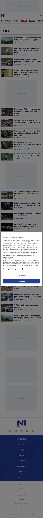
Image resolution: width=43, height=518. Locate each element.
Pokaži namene (21, 275)
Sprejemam (21, 281)
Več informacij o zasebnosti (29, 252)
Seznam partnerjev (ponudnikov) (13, 269)
